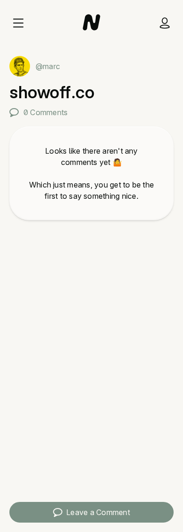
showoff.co (51, 92)
